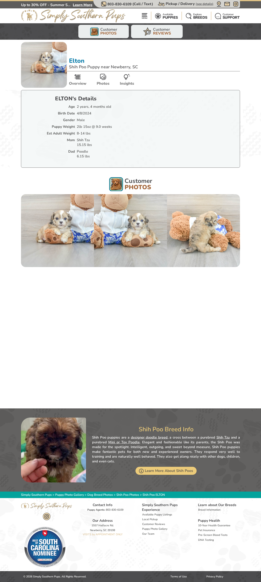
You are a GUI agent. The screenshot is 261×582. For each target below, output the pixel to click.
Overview (77, 83)
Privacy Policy (214, 576)
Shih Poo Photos (127, 495)
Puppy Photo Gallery (69, 495)
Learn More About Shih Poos (169, 470)
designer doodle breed (149, 437)
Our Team (148, 534)
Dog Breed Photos (100, 495)
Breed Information (209, 510)
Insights (127, 83)
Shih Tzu (223, 437)
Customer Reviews (153, 524)
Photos (103, 83)
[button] (127, 4)
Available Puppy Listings (157, 514)
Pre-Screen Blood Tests (213, 535)
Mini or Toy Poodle (124, 442)
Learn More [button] (82, 4)
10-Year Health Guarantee (214, 525)
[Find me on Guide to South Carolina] (45, 547)
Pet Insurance (206, 530)
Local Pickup (150, 519)
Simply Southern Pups (36, 495)
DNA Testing (206, 540)
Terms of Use (178, 576)
